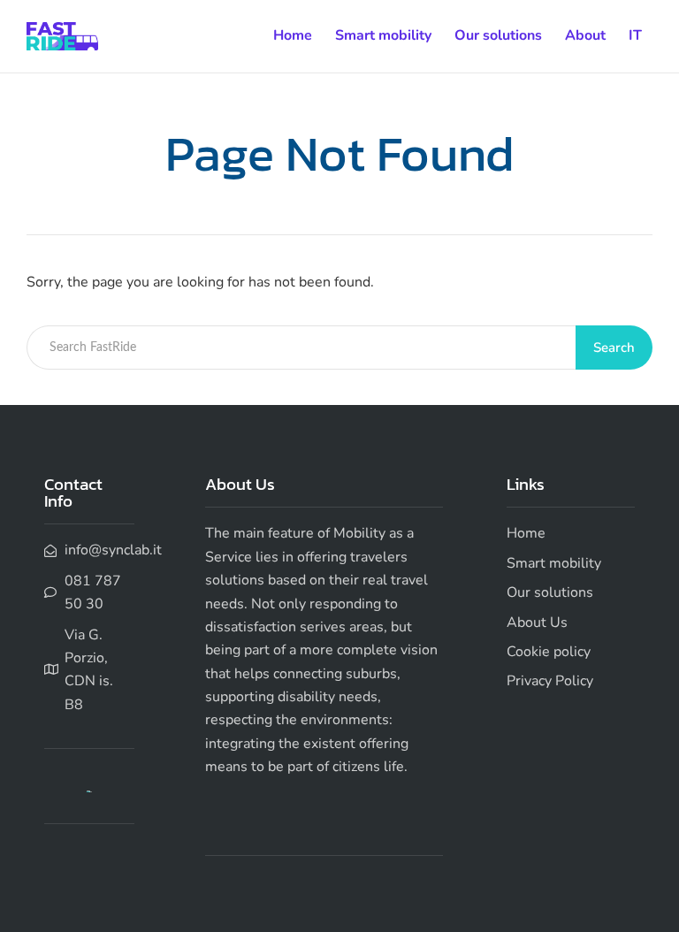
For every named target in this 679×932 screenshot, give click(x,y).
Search (614, 347)
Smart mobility (383, 35)
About (585, 35)
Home (292, 35)
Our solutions (498, 35)
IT (635, 35)
